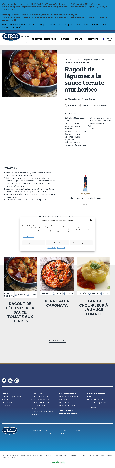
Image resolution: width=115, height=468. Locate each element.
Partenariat (7, 405)
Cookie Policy (52, 248)
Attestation (7, 402)
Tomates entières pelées (40, 407)
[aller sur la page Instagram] (17, 380)
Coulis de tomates (40, 399)
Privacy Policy (61, 248)
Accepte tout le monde (33, 243)
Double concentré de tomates (42, 413)
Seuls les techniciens (57, 243)
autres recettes (57, 340)
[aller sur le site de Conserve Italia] (57, 461)
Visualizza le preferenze (81, 243)
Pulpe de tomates (40, 396)
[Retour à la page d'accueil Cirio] (11, 39)
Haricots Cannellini (68, 396)
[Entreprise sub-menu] (58, 39)
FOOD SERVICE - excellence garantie (97, 401)
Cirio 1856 (69, 60)
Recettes (37, 39)
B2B (89, 396)
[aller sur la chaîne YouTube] (11, 380)
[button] (92, 220)
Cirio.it (79, 431)
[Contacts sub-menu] (100, 39)
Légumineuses (67, 393)
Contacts (92, 39)
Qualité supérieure (11, 396)
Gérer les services (28, 237)
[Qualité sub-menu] (71, 39)
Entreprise (50, 39)
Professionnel (68, 413)
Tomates (36, 393)
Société (5, 399)
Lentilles (63, 399)
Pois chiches (65, 402)
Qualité (65, 39)
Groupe (78, 39)
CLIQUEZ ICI (62, 24)
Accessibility (36, 431)
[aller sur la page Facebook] (5, 380)
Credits (13, 457)
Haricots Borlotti (67, 405)
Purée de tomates (40, 402)
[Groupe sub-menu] (84, 39)
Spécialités (66, 410)
